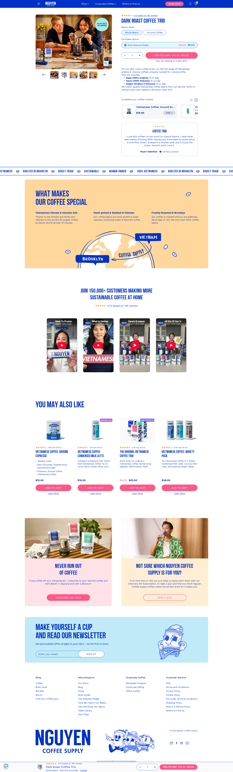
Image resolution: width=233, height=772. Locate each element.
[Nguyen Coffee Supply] (50, 4)
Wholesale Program (136, 683)
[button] (43, 74)
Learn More (53, 493)
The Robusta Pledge (88, 699)
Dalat (129, 78)
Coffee (39, 683)
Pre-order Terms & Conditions (181, 699)
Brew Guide (84, 695)
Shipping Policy (174, 702)
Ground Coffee (155, 32)
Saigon (129, 84)
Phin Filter (83, 714)
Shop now (174, 4)
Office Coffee (133, 691)
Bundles (40, 691)
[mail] (171, 743)
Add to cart (53, 488)
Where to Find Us (175, 710)
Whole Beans (131, 32)
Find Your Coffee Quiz (47, 699)
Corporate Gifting (135, 687)
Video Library (85, 710)
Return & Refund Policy (178, 706)
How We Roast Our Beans (91, 706)
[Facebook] (176, 743)
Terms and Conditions (177, 687)
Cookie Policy (173, 695)
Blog (80, 687)
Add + (169, 112)
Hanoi (129, 81)
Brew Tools (41, 687)
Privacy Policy (173, 691)
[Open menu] (39, 4)
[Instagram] (181, 743)
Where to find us (131, 4)
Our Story (83, 683)
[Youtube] (187, 743)
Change (83, 770)
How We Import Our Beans (92, 702)
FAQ (168, 683)
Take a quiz (164, 597)
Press (81, 691)
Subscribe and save (68, 597)
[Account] (190, 3)
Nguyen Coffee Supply (187, 731)
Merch (39, 695)
